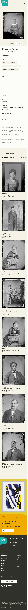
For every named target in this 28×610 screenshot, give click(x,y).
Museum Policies (4, 594)
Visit (2, 553)
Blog (2, 565)
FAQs (18, 561)
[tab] (5, 157)
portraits (15, 66)
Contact (18, 557)
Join (2, 568)
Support (18, 566)
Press (18, 564)
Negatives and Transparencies (9, 62)
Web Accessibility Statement (7, 599)
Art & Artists (5, 558)
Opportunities (20, 559)
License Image (11, 43)
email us (6, 135)
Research (19, 555)
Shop (2, 563)
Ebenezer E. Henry (6, 51)
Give (2, 570)
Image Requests (4, 592)
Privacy (2, 597)
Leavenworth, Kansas (13, 69)
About (18, 553)
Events (3, 560)
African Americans (7, 66)
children (5, 69)
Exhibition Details (8, 531)
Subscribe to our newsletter (8, 581)
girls (20, 66)
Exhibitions (4, 555)
